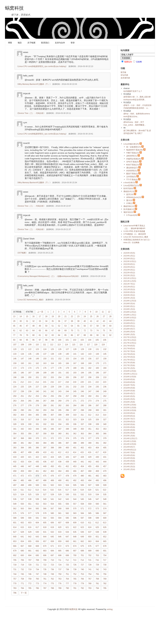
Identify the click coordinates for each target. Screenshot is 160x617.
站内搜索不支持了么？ (132, 91)
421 (29, 457)
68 (59, 330)
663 (89, 541)
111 (44, 344)
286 (89, 405)
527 (44, 494)
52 (59, 326)
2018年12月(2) (129, 312)
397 (44, 447)
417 (97, 452)
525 (29, 494)
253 (37, 396)
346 (52, 429)
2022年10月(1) (129, 261)
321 (59, 419)
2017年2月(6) (129, 365)
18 (46, 316)
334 (59, 424)
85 (65, 335)
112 (51, 344)
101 (67, 340)
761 (44, 579)
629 (29, 532)
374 (67, 438)
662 (82, 541)
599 (97, 518)
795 (104, 588)
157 (97, 358)
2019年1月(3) (129, 309)
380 (14, 443)
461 (37, 471)
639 (104, 532)
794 (97, 588)
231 (67, 387)
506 (82, 485)
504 (67, 485)
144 (97, 354)
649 (82, 536)
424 (52, 457)
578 (37, 513)
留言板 (123, 72)
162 (37, 363)
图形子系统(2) (132, 174)
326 (97, 419)
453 (74, 466)
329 (22, 424)
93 (14, 340)
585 (89, 513)
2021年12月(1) (129, 278)
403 (89, 447)
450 (52, 466)
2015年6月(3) (129, 422)
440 (74, 462)
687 (74, 551)
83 (53, 335)
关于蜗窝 (31, 43)
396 (37, 447)
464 (59, 471)
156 (89, 358)
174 (29, 368)
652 (104, 536)
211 (14, 382)
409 (37, 452)
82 (46, 335)
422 (37, 457)
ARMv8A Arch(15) (133, 197)
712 (67, 560)
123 (37, 349)
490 (59, 480)
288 (104, 405)
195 (89, 373)
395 (29, 447)
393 (14, 447)
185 (14, 373)
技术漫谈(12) (128, 209)
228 (44, 387)
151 (52, 358)
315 (14, 419)
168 (82, 363)
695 (37, 555)
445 (14, 466)
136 (37, 354)
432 (14, 462)
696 (44, 555)
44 (110, 321)
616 (29, 527)
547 (97, 499)
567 (52, 508)
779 (82, 583)
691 (104, 551)
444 (104, 462)
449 (44, 466)
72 (85, 330)
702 (89, 555)
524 (22, 494)
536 (14, 499)
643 (37, 536)
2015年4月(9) (129, 427)
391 (97, 443)
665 (104, 541)
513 (37, 490)
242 (52, 391)
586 (97, 513)
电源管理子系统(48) (134, 150)
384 (44, 443)
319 (44, 419)
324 (82, 419)
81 (40, 335)
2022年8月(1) (129, 264)
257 (67, 396)
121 (22, 349)
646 (59, 536)
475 (44, 476)
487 (37, 480)
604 (37, 522)
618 (44, 527)
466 (74, 471)
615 (22, 527)
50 (46, 326)
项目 (20, 43)
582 (67, 513)
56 (85, 326)
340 (104, 424)
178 (59, 368)
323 (74, 419)
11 (103, 312)
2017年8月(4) (129, 348)
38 (72, 321)
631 (44, 532)
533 (89, 494)
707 (29, 560)
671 (52, 546)
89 (91, 335)
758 (22, 579)
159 (14, 363)
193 (74, 373)
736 (52, 569)
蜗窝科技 (14, 8)
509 (104, 485)
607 (59, 522)
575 (14, 513)
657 (44, 541)
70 (72, 330)
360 (59, 433)
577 (29, 513)
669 (37, 546)
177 (52, 368)
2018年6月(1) (129, 323)
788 (52, 588)
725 (67, 565)
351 (89, 429)
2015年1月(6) (129, 436)
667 (22, 546)
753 (82, 574)
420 (22, 457)
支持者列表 (125, 78)
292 (37, 410)
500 (37, 485)
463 (52, 471)
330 (29, 424)
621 (67, 527)
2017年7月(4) (129, 351)
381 (22, 443)
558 (82, 504)
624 (89, 527)
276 (14, 405)
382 (29, 443)
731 (14, 569)
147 (22, 358)
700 (74, 555)
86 (72, 335)
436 (44, 462)
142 (82, 354)
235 (97, 387)
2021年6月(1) (129, 287)
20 (59, 316)
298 (82, 410)
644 (44, 536)
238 (22, 391)
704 (104, 555)
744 (14, 574)
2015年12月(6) (129, 405)
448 (37, 466)
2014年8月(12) (129, 450)
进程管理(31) (131, 156)
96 (33, 340)
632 (52, 532)
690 (97, 551)
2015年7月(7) (129, 419)
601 (14, 522)
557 (74, 504)
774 (44, 583)
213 (29, 382)
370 (37, 438)
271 (74, 401)
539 (37, 499)
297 (74, 410)
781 (97, 583)
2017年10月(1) (129, 343)
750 (59, 574)
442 (89, 462)
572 (89, 508)
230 (59, 387)
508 (97, 485)
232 (74, 387)
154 (74, 358)
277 (22, 405)
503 (59, 485)
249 (104, 391)
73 (91, 330)
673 (67, 546)
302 (14, 415)
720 (29, 565)
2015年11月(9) (129, 407)
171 (104, 363)
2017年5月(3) (129, 357)
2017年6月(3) (129, 354)
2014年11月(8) (129, 441)
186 (22, 373)
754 (89, 574)
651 (97, 536)
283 (67, 405)
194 (82, 373)
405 (104, 447)
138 (52, 354)
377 (89, 438)
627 (14, 532)
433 (22, 462)
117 (88, 344)
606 (52, 522)
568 (59, 508)
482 (97, 476)
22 (72, 316)
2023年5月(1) (129, 259)
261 (97, 396)
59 (104, 326)
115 (73, 344)
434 (29, 462)
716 (97, 560)
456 (97, 466)
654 (22, 541)
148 (29, 358)
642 (29, 536)
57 (91, 326)
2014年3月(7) (129, 464)
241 (44, 391)
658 (52, 541)
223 (104, 382)
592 (44, 518)
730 (104, 565)
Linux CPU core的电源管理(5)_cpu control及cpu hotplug (42, 66)
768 (97, 579)
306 (44, 415)
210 (104, 377)
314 (104, 415)
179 (67, 368)
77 (14, 335)
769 (104, 579)
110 (37, 344)
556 (67, 504)
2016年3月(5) (129, 396)
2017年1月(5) (129, 368)
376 (82, 438)
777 (67, 583)
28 (110, 316)
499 (29, 485)
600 (104, 518)
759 (29, 579)
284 (74, 405)
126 (59, 349)
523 (14, 494)
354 (14, 433)
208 (89, 377)
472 (22, 476)
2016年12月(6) (129, 371)
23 (78, 316)
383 (37, 443)
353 (104, 429)
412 (59, 452)
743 (104, 569)
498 (22, 485)
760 (37, 579)
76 (110, 330)
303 (22, 415)
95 (27, 340)
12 (109, 312)
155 (82, 358)
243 (59, 391)
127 (67, 349)
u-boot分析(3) (129, 182)
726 (74, 565)
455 (89, 466)
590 (29, 518)
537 (22, 499)
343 (29, 429)
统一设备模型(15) (133, 147)
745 (22, 574)
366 (104, 433)
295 (59, 410)
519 (82, 490)
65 (40, 330)
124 (44, 349)
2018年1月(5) (129, 334)
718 (14, 565)
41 (91, 321)
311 (82, 415)
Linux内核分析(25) (131, 144)
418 (104, 452)
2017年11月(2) (129, 340)
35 (53, 321)
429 (89, 457)
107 (14, 344)
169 (89, 363)
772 (29, 583)
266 (37, 401)
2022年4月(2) (129, 273)
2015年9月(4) (129, 413)
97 (40, 340)
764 (67, 579)
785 (29, 588)
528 (52, 494)
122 (29, 349)
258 (74, 396)
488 (44, 480)
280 (44, 405)
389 (82, 443)
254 (44, 396)
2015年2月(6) (129, 433)
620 (59, 527)
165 (59, 363)
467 (82, 471)
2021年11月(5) (129, 281)
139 (59, 354)
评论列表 (124, 75)
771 (22, 583)
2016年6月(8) (129, 388)
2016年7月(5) (129, 385)
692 (14, 555)
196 (97, 373)
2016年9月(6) (129, 379)
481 (89, 476)
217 (59, 382)
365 (97, 433)
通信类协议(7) (132, 168)
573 (97, 508)
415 (82, 452)
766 (82, 579)
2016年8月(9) (129, 382)
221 (89, 382)
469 (97, 471)
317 (29, 419)
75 (104, 330)
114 (66, 344)
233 (82, 387)
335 (67, 424)
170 (97, 363)
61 (14, 330)
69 (65, 330)
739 (74, 569)
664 (97, 541)
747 (37, 574)
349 (74, 429)
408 (29, 452)
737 (59, 569)
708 (37, 560)
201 (37, 377)
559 (89, 504)
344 (37, 429)
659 (59, 541)
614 (14, 527)
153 (67, 358)
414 (74, 452)
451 (59, 466)
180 (74, 368)
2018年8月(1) (129, 320)
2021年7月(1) (129, 284)
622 (74, 527)
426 (67, 457)
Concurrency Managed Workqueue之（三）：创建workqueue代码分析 (48, 276)
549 (14, 504)
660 (67, 541)
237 (14, 391)
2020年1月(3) (129, 298)
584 (82, 513)
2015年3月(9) (129, 430)
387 (67, 443)
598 (89, 518)
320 (52, 419)
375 (74, 438)
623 (82, 527)
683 (44, 551)
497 (14, 485)
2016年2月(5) (129, 399)
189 (44, 373)
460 (29, 471)
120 (14, 349)
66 (46, 330)
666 (14, 546)
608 (67, 522)
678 (104, 546)
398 (52, 447)
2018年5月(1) (129, 326)
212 (22, 382)
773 (37, 583)
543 (67, 499)
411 (52, 452)
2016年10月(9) (129, 377)
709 (44, 560)
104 (89, 340)
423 (44, 457)
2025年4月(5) (129, 253)
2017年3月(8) (129, 363)
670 (44, 546)
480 (82, 476)
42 (97, 321)
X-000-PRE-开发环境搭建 (134, 231)
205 (67, 377)
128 (74, 349)
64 (33, 330)
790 (67, 588)
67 (53, 330)
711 (59, 560)
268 (52, 401)
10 (96, 312)
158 (104, 358)
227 (37, 387)
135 (29, 354)
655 (29, 541)
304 (29, 415)
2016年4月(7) (129, 393)
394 (22, 447)
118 (95, 344)
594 (59, 518)
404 (97, 447)
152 (59, 358)
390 (89, 443)
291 (29, 410)
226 (29, 387)
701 (82, 555)
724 (59, 565)
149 (37, 358)
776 (59, 583)
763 (59, 579)
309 (67, 415)
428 (82, 457)
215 (44, 382)
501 (44, 485)
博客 (10, 43)
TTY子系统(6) (132, 179)
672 (59, 546)
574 (104, 508)
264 (22, 401)
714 (82, 560)
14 (21, 316)
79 (27, 335)
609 (74, 522)
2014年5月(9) (129, 458)
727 (82, 565)
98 (46, 340)
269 (59, 401)
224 (14, 387)
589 (22, 518)
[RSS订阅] (122, 477)
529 (59, 494)
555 (59, 504)
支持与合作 (60, 43)
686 (67, 551)
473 (29, 476)
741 (89, 569)
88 (85, 335)
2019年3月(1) (129, 306)
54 (72, 326)
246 (82, 391)
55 (78, 326)
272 (82, 401)
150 (44, 358)
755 (97, 574)
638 (97, 532)
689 (89, 551)
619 (52, 527)
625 (97, 527)
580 (52, 513)
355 (22, 433)
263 (14, 401)
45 (14, 326)
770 (14, 583)
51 (53, 326)
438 (59, 462)
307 (52, 415)
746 (29, 574)
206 (74, 377)
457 (104, 466)
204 (59, 377)
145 (104, 354)
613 (104, 522)
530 (67, 494)
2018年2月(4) (129, 332)
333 (52, 424)
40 (85, 321)
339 (97, 424)
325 (89, 419)
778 (74, 583)
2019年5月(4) (129, 303)
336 (74, 424)
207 (82, 377)
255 (52, 396)
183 (97, 368)
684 (52, 551)
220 (82, 382)
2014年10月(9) (129, 444)
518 (74, 490)
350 (82, 429)
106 (104, 340)
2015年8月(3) (129, 416)
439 (67, 462)
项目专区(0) (128, 212)
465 (67, 471)
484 (14, 480)
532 (82, 494)
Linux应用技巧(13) (131, 185)
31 (27, 321)
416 (89, 452)
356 (29, 433)
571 (82, 508)
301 (104, 410)
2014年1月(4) (129, 469)
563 (22, 508)
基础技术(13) (128, 191)
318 (37, 419)
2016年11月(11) (130, 374)
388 (74, 443)
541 (52, 499)
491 (67, 480)
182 (89, 368)
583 (74, 513)
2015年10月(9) (129, 410)
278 (29, 405)
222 (97, 382)
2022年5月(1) (129, 270)
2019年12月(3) (129, 301)
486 (29, 480)
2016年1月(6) (129, 402)
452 (67, 466)
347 (59, 429)
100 (59, 340)
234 (89, 387)
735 (44, 569)
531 (74, 494)
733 (29, 569)
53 (65, 326)
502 (52, 485)
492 (74, 480)
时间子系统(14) (132, 165)
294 (52, 410)
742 (97, 569)
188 (37, 373)
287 (97, 405)
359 (52, 433)
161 (29, 363)
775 (52, 583)
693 (22, 555)
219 (74, 382)
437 (52, 462)
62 (21, 330)
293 (44, 410)
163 (44, 363)
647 (67, 536)
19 (53, 316)
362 (74, 433)
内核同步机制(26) (133, 159)
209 (97, 377)
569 (67, 508)
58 (97, 326)
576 (22, 513)
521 (97, 490)
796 (14, 593)
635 (74, 532)
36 (59, 321)
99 (53, 340)
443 (97, 462)
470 (104, 471)
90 (97, 335)
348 (67, 429)
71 (78, 330)
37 (65, 321)
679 (14, 551)
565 (37, 508)
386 (59, 443)
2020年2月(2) (129, 295)
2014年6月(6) (129, 455)
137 (44, 354)
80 (33, 335)
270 (67, 401)
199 (22, 377)
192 (67, 373)
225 (22, 387)
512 (29, 490)
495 (97, 480)
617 (37, 527)
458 (14, 471)
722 (44, 565)
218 (67, 382)
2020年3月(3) (129, 292)
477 (59, 476)
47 (27, 326)
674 (74, 546)
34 (46, 321)
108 (22, 344)
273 (89, 401)
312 (89, 415)
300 (97, 410)
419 (14, 457)
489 (52, 480)
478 (67, 476)
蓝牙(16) (129, 194)
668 (29, 546)
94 (21, 340)
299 (89, 410)
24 (85, 316)
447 (29, 466)
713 (74, 560)
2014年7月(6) (129, 452)
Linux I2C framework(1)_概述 (30, 300)
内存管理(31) (131, 171)
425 (59, 457)
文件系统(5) (131, 177)
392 (104, 443)
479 (74, 476)
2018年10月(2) (129, 318)
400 (67, 447)
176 (44, 368)
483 (104, 476)
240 (37, 391)
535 (104, 494)
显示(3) (129, 200)
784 (22, 588)
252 (29, 396)
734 (37, 569)
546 (89, 499)
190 (52, 373)
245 (74, 391)
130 (89, 349)
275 (104, 401)
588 (14, 518)
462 (44, 471)
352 (97, 429)
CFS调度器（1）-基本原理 (134, 234)
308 (59, 415)
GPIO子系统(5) (132, 162)
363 (82, 433)
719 (22, 565)
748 (44, 574)
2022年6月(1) (129, 267)
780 (89, 583)
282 (59, 405)
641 (22, 536)
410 (44, 452)
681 (29, 551)
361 (67, 433)
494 (89, 480)
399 (59, 447)
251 (22, 396)
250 (14, 396)
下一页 (24, 593)
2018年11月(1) (129, 315)
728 (89, 565)
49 (40, 326)
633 (59, 532)
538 (29, 499)
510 (14, 490)
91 (104, 335)
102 (74, 340)
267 (44, 401)
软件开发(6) (128, 188)
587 (104, 513)
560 (97, 504)
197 (104, 373)
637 (89, 532)
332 (44, 424)
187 (29, 373)
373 (59, 438)
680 (22, 551)
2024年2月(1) (129, 256)
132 (104, 349)
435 (37, 462)
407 (22, 452)
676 (89, 546)
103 (82, 340)
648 (74, 536)
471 (14, 476)
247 (89, 391)
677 (97, 546)
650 (89, 536)
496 (104, 480)
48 (33, 326)
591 (37, 518)
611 (89, 522)
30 (21, 321)
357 (37, 433)
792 (82, 588)
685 (59, 551)
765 (74, 579)
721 (37, 565)
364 (89, 433)
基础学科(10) (128, 206)
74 (97, 330)
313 (97, 415)
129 (82, 349)
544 (74, 499)
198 (14, 377)
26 (97, 316)
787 (44, 588)
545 (82, 499)
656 (37, 541)
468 (89, 471)
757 (14, 579)
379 (104, 438)
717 (104, 560)
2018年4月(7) (129, 329)
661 (74, 541)
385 (52, 443)
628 (22, 532)
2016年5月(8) (129, 391)
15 (27, 316)
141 (74, 354)
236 (104, 387)
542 (59, 499)
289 (14, 410)
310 (74, 415)
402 (82, 447)
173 (22, 368)
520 (89, 490)
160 (22, 363)
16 (33, 316)
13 (14, 316)
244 (67, 391)
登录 (73, 43)
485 (22, 480)
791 (74, 588)
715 (89, 560)
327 (104, 419)
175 (37, 368)
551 (29, 504)
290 (22, 410)
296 (67, 410)
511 (22, 490)
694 (29, 555)
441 (82, 462)
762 (52, 579)
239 (29, 391)
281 (52, 405)
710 (52, 560)
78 (21, 335)
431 (104, 457)
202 (44, 377)
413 (67, 452)
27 (104, 316)
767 (89, 579)
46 (21, 326)
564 (29, 508)
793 (89, 588)
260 (89, 396)
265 (29, 401)
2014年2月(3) (129, 467)
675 (82, 546)
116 (81, 344)
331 (37, 424)
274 (97, 401)
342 (22, 429)
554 (52, 504)
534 (97, 494)
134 (22, 354)
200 (29, 377)
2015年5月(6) (129, 424)
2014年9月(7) (129, 447)
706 (22, 560)
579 (44, 513)
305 (37, 415)
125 (52, 349)
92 (110, 335)
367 (14, 438)
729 (97, 565)
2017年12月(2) (129, 337)
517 (67, 490)
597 (82, 518)
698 (59, 555)
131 (97, 349)
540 (44, 499)
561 (104, 504)
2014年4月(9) (129, 461)
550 (22, 504)
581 (59, 513)
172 (14, 368)
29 (14, 321)
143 (89, 354)
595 (67, 518)
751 (67, 574)
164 (52, 363)
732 (22, 569)
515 (52, 490)
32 (33, 321)
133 (14, 354)
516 (59, 490)
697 (52, 555)
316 (22, 419)
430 (97, 457)
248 (97, 391)
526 (37, 494)
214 (37, 382)
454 (82, 466)
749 (52, 574)
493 (82, 480)
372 (52, 438)
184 (104, 368)
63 (27, 330)
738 (67, 569)
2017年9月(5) (129, 346)
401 (74, 447)
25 (91, 316)
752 (74, 574)
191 (59, 373)
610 (82, 522)
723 (52, 565)
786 (37, 588)
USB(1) (129, 203)
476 (52, 476)
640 (14, 536)
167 (74, 363)
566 (44, 508)
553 (44, 504)
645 (52, 536)
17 (40, 316)
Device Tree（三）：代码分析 (30, 113)
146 (14, 358)
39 (78, 321)
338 (89, 424)
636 (82, 532)
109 (29, 344)
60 (110, 326)
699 (67, 555)
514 (44, 490)
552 (37, 504)
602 (22, 522)
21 (65, 316)
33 (40, 321)
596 (74, 518)
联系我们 (45, 43)
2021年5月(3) (129, 289)
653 (14, 541)
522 (104, 490)
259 (82, 396)
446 (22, 466)
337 (82, 424)
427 (74, 457)
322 (67, 419)
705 (14, 560)
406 (14, 452)
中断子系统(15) (132, 153)
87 (78, 335)
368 (22, 438)
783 (14, 588)
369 (29, 438)
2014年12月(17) (130, 438)
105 (97, 340)
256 (59, 396)
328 (14, 424)
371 (44, 438)
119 (103, 344)
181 (82, 368)
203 (52, 377)
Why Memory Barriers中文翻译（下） (34, 84)
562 (14, 508)
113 (59, 344)
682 (37, 551)
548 (104, 499)
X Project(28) (131, 215)
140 (67, 354)
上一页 (40, 312)
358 (44, 433)
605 (44, 522)
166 (67, 363)
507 (89, 485)
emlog (109, 609)
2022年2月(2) (129, 275)
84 (59, 335)
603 (29, 522)
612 (97, 522)
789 (59, 588)
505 (74, 485)
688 (82, 551)
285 (82, 405)
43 (104, 321)
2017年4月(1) (129, 360)
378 (97, 438)
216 (52, 382)
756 (104, 574)
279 (37, 405)
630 (37, 532)
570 (74, 508)
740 (82, 569)
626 (104, 527)
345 (44, 429)
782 (104, 583)
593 (52, 518)
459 (22, 471)
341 (14, 429)
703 (97, 555)
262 (104, 396)
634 (67, 532)
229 (52, 387)
